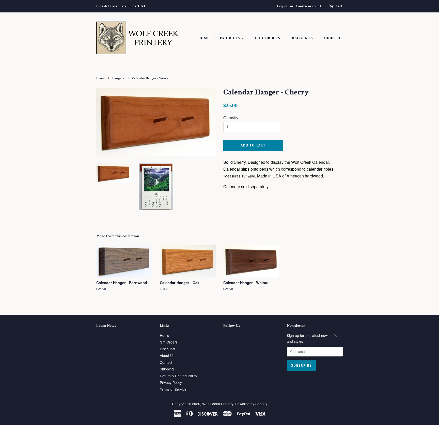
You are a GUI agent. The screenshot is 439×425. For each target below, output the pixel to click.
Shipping (167, 368)
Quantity (230, 118)
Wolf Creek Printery (217, 403)
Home (204, 38)
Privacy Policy (171, 382)
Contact (166, 362)
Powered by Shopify (251, 403)
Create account (308, 6)
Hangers (118, 78)
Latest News (106, 325)
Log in (282, 6)
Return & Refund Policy (178, 375)
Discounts (302, 38)
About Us (333, 38)
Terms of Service (173, 389)
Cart (339, 6)
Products (231, 38)
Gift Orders (267, 38)
